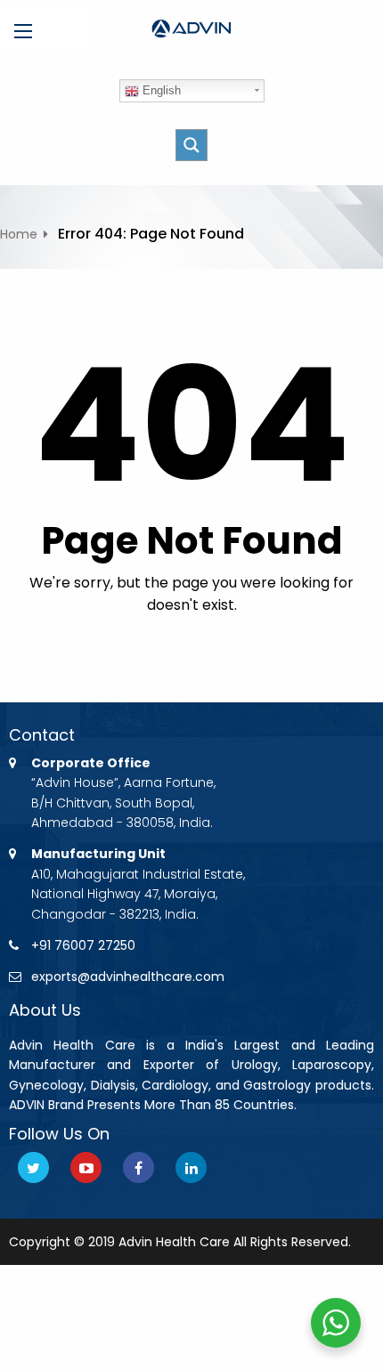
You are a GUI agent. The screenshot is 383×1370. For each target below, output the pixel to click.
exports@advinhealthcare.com (127, 976)
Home (18, 234)
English (160, 90)
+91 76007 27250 (83, 945)
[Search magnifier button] (191, 145)
